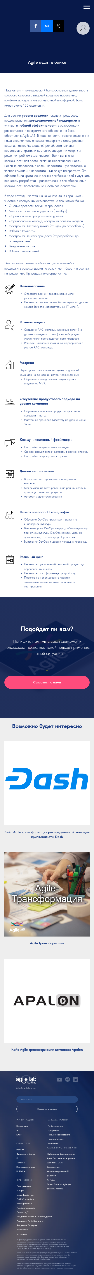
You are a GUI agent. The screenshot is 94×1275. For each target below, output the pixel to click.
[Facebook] (35, 26)
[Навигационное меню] (87, 7)
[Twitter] (58, 26)
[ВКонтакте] (47, 26)
